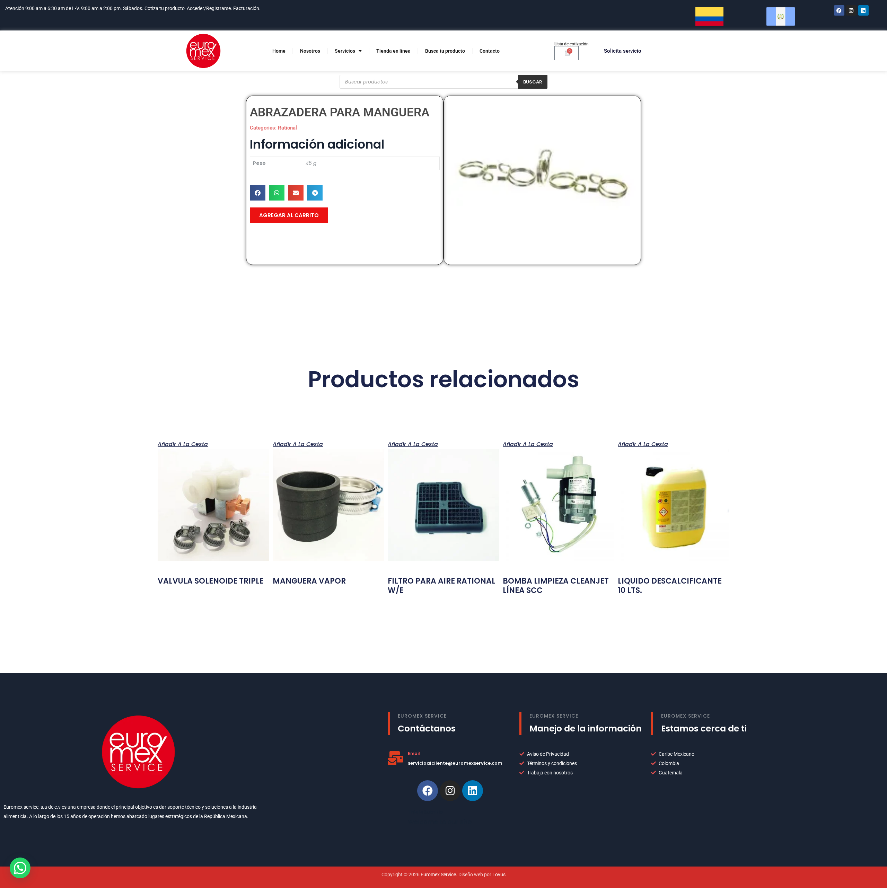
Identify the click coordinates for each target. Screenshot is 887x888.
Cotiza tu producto (164, 8)
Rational (287, 128)
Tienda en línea (393, 51)
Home (279, 51)
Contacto (490, 51)
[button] (257, 193)
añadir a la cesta (183, 443)
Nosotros (310, 51)
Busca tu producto (445, 51)
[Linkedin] (472, 790)
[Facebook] (839, 10)
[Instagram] (851, 10)
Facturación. (247, 8)
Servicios (345, 51)
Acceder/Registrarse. (209, 8)
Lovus (499, 874)
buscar (532, 82)
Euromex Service (438, 874)
